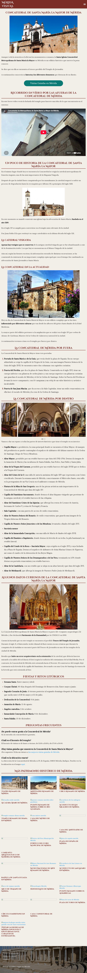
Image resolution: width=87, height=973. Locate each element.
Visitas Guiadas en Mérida (43, 83)
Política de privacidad (11, 953)
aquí (23, 764)
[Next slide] (84, 420)
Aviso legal (7, 950)
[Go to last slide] (2, 420)
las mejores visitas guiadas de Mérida (44, 752)
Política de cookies (9, 956)
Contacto (6, 959)
